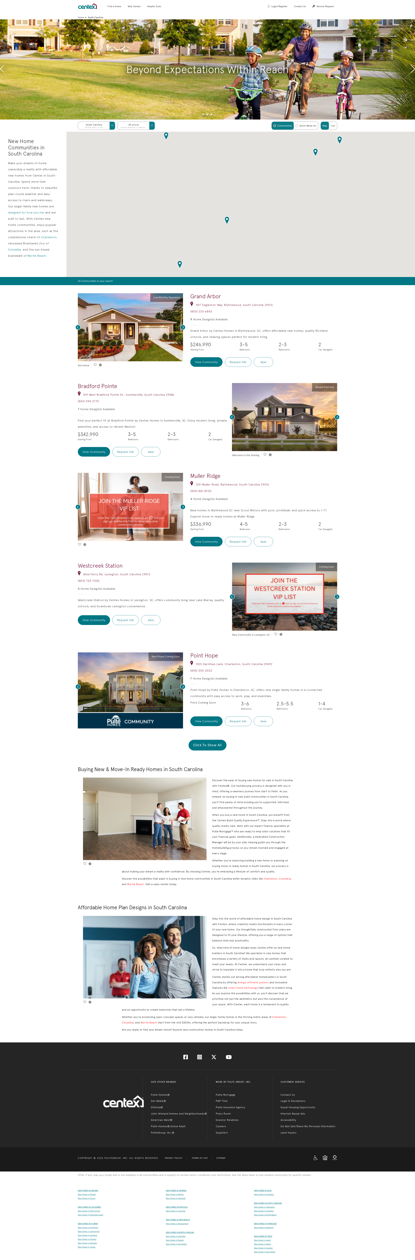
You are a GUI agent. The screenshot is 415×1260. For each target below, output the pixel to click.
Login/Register (279, 6)
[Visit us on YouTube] (229, 1058)
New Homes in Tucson (86, 1198)
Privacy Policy (174, 1158)
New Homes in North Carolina (180, 1232)
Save (263, 362)
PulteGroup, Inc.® (162, 1132)
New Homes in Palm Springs (89, 1211)
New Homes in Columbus (264, 1194)
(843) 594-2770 (88, 401)
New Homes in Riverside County (90, 1215)
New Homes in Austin (262, 1240)
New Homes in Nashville (263, 1228)
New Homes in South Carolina (268, 1203)
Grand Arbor (205, 296)
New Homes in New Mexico (178, 1220)
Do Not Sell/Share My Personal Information (308, 1126)
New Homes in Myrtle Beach (265, 1215)
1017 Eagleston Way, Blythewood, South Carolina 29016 (234, 305)
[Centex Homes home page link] (87, 6)
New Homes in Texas (263, 1236)
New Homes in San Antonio (264, 1252)
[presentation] (2, 69)
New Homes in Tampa (86, 1247)
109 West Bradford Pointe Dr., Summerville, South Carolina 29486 (128, 394)
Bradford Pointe (97, 386)
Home (81, 17)
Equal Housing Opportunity (298, 1107)
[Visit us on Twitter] (213, 1058)
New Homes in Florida (88, 1224)
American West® (161, 1119)
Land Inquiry (288, 1132)
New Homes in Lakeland (87, 1235)
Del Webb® (158, 1100)
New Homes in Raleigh (175, 1240)
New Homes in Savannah (175, 1198)
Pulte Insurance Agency (230, 1107)
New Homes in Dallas (262, 1244)
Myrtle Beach (36, 255)
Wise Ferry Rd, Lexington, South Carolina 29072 (116, 574)
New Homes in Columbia (264, 1211)
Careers (221, 1126)
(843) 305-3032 (201, 670)
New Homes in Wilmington (176, 1244)
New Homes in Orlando (87, 1239)
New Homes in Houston (263, 1248)
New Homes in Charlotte (175, 1236)
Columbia (14, 249)
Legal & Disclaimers (293, 1100)
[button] (114, 6)
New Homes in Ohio (263, 1191)
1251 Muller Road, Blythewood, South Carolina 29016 (232, 484)
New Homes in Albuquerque (177, 1224)
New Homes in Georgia (176, 1191)
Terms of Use (200, 1158)
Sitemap (221, 1158)
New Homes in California (89, 1207)
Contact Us (300, 6)
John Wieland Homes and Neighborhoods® (179, 1113)
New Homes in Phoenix (87, 1194)
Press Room (223, 1113)
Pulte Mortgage (225, 1094)
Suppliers (222, 1132)
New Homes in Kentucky (177, 1207)
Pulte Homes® (160, 1094)
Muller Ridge (205, 476)
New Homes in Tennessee (265, 1224)
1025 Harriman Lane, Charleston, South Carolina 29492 (234, 664)
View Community (206, 362)
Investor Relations (227, 1119)
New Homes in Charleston (264, 1207)
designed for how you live (26, 212)
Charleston (48, 237)
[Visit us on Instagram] (199, 1058)
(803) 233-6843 (201, 311)
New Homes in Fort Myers (88, 1228)
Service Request (325, 6)
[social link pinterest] (100, 365)
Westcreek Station (100, 565)
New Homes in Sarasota (87, 1243)
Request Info (238, 362)
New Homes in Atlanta (175, 1194)
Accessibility (288, 1119)
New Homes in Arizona (88, 1191)
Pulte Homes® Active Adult (168, 1126)
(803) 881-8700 (200, 491)
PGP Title (222, 1100)
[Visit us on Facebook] (185, 1058)
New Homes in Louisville (175, 1211)
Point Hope (204, 655)
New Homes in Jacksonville (88, 1231)
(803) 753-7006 (89, 580)
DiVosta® (157, 1107)
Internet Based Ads (293, 1113)
